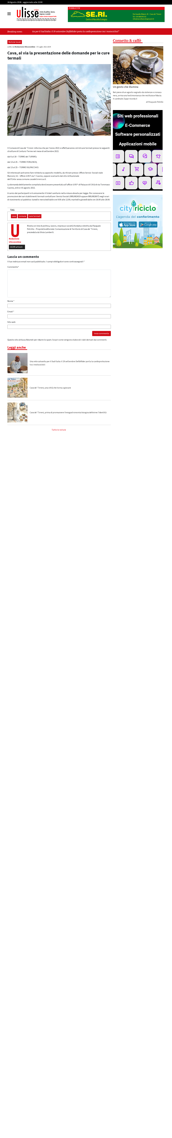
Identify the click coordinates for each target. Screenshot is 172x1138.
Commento (13, 267)
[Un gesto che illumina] (138, 65)
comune (22, 216)
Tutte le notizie (59, 429)
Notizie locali (14, 42)
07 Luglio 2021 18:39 (44, 47)
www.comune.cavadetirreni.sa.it (31, 179)
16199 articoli (16, 246)
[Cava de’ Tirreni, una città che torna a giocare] (17, 388)
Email (10, 311)
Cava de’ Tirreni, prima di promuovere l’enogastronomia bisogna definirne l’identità (68, 412)
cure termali (34, 216)
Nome (10, 301)
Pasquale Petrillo (155, 102)
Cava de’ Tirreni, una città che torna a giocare (50, 387)
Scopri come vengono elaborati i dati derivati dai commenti (79, 339)
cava (14, 216)
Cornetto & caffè (127, 40)
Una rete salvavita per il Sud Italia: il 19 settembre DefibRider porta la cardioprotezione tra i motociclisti (70, 363)
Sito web (11, 322)
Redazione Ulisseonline (25, 47)
